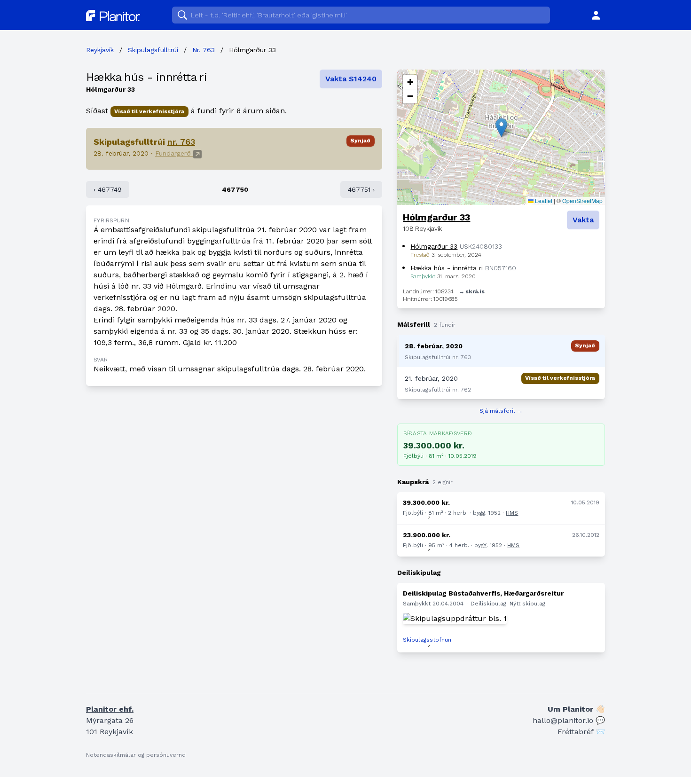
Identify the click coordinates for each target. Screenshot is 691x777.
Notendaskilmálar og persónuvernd (136, 755)
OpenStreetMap (582, 200)
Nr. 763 (203, 50)
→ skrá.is (471, 291)
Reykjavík (100, 50)
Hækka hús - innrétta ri (146, 77)
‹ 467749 (108, 189)
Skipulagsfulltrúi (153, 50)
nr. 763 (181, 142)
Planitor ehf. (109, 709)
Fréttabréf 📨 (581, 731)
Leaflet (543, 200)
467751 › (361, 189)
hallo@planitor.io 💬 (569, 720)
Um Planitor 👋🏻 (576, 709)
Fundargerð (174, 153)
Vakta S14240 (351, 78)
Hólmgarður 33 (436, 217)
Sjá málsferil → (501, 411)
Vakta (583, 219)
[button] (501, 127)
